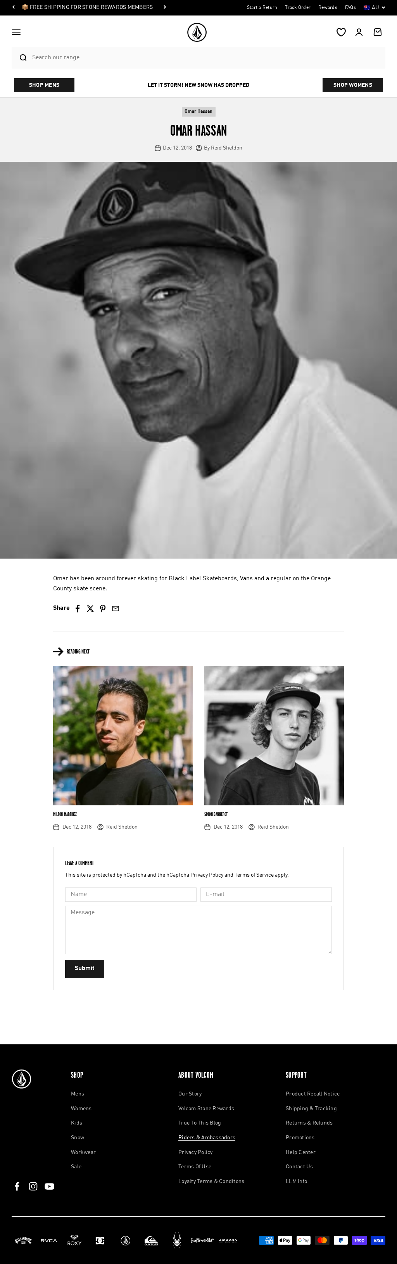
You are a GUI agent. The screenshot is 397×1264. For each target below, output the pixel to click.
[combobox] (207, 57)
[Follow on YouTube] (49, 1186)
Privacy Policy (206, 875)
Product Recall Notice (313, 1094)
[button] (16, 32)
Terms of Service (254, 875)
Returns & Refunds (309, 1123)
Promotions (300, 1137)
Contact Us (299, 1166)
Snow (77, 1137)
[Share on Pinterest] (103, 609)
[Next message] (165, 8)
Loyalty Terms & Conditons (211, 1181)
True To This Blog (199, 1123)
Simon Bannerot (216, 814)
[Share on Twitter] (90, 609)
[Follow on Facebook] (17, 1186)
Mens (77, 1094)
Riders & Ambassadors (206, 1137)
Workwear (83, 1152)
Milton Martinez (65, 814)
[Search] (20, 57)
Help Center (301, 1152)
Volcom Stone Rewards (206, 1108)
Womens (81, 1108)
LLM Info (296, 1181)
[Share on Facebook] (78, 609)
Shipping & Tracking (311, 1108)
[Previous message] (14, 8)
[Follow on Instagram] (33, 1186)
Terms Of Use (194, 1166)
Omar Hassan (198, 111)
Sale (76, 1166)
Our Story (190, 1094)
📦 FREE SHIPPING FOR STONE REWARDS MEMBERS (87, 7)
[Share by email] (115, 609)
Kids (76, 1123)
